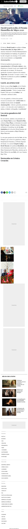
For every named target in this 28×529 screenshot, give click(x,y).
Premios (8, 43)
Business (3, 438)
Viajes (2, 447)
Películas (13, 43)
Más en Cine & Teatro (8, 376)
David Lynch (11, 47)
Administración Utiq (6, 506)
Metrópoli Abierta (5, 464)
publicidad (23, 109)
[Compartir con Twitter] (4, 192)
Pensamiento (4, 445)
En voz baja (4, 456)
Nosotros (3, 486)
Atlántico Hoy (4, 473)
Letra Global (4, 471)
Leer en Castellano (4, 3)
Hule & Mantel (4, 478)
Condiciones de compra (7, 504)
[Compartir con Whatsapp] (7, 192)
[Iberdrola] (20, 6)
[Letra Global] (9, 1)
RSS (2, 493)
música (3, 109)
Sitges (4, 43)
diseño (8, 109)
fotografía (14, 109)
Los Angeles (13, 86)
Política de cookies (6, 497)
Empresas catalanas (6, 499)
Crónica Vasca (4, 467)
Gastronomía (4, 452)
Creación (3, 443)
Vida (2, 441)
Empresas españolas (6, 501)
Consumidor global (6, 475)
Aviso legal (4, 488)
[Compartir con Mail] (12, 192)
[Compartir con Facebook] (2, 192)
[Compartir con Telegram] (10, 192)
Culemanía (3, 469)
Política (3, 436)
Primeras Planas (5, 454)
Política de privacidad (6, 495)
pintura (21, 107)
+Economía (4, 449)
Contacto (3, 490)
